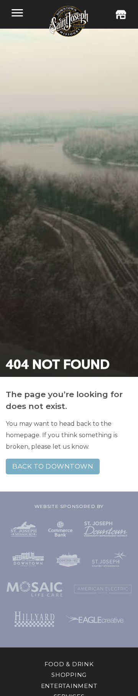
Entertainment (69, 686)
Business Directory (121, 14)
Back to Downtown (52, 466)
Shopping (69, 674)
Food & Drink (69, 664)
